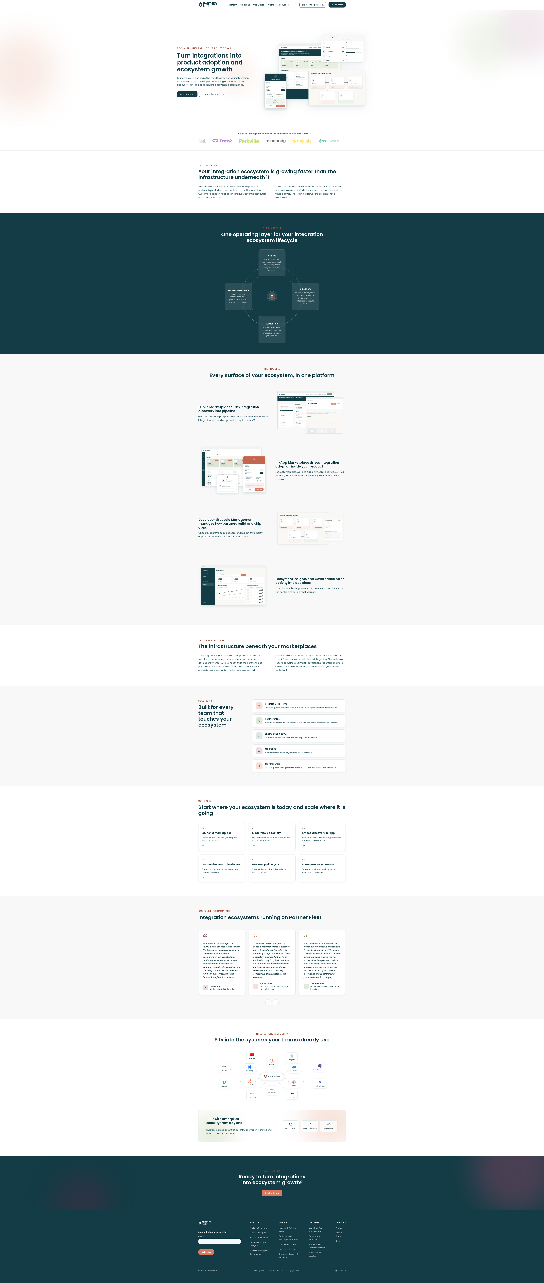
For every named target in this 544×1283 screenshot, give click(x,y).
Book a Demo (272, 1193)
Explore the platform (313, 4)
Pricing (271, 4)
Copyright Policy (293, 1270)
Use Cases (258, 4)
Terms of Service (276, 1270)
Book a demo (337, 4)
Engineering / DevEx (288, 1244)
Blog (338, 1241)
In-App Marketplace (259, 1237)
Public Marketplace (259, 1232)
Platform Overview (258, 1228)
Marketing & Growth (288, 1249)
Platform (232, 4)
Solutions (245, 4)
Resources (283, 4)
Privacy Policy (259, 1270)
